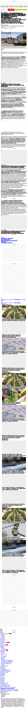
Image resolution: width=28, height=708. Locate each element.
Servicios (2, 641)
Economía (2, 639)
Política (2, 635)
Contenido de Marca (5, 671)
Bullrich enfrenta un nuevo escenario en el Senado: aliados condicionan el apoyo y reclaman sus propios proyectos (13, 369)
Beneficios (3, 692)
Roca (16, 6)
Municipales (4, 12)
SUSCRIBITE (20, 9)
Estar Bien (4, 650)
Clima (2, 653)
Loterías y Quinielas (5, 685)
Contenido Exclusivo (5, 670)
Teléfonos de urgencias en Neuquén (9, 690)
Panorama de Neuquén (7, 660)
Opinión (2, 658)
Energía (2, 638)
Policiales (2, 667)
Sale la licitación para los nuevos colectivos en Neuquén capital (13, 166)
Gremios (3, 636)
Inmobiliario (3, 669)
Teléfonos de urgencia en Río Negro (9, 689)
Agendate (4, 645)
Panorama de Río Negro (7, 661)
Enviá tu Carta (4, 665)
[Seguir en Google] (1, 55)
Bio (2, 655)
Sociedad (2, 651)
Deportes (2, 646)
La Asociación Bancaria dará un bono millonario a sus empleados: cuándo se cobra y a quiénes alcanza (14, 352)
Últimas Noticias (5, 633)
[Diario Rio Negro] (1, 697)
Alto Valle (2, 675)
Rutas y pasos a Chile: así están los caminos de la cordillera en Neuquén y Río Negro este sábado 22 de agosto (13, 472)
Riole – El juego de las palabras (8, 687)
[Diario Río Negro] (3, 9)
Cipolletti (2, 678)
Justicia (3, 637)
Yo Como (3, 657)
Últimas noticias (5, 6)
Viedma (2, 679)
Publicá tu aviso (4, 683)
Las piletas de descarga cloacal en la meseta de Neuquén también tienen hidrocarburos (13, 232)
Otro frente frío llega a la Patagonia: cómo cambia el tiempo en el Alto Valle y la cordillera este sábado (13, 488)
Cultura (2, 647)
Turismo (2, 640)
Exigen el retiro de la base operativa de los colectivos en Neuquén (12, 85)
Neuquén (12, 6)
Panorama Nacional (6, 663)
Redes (1, 643)
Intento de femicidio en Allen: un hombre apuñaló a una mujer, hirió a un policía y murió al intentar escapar (14, 455)
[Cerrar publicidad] (1, 629)
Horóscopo (3, 654)
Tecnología (3, 656)
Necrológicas (3, 684)
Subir (3, 696)
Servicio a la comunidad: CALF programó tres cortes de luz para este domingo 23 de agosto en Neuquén (13, 538)
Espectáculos (4, 649)
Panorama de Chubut (6, 662)
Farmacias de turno (5, 686)
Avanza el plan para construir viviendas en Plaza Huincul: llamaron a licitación (14, 320)
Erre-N (2, 648)
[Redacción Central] (1, 24)
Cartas (2, 664)
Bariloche (20, 6)
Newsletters (4, 642)
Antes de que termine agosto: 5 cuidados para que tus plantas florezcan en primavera (11, 336)
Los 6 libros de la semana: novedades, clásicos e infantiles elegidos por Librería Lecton (13, 505)
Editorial (3, 659)
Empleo (2, 682)
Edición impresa (4, 672)
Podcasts (2, 668)
